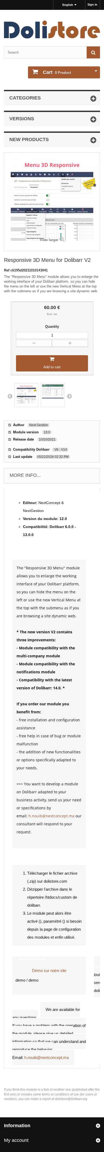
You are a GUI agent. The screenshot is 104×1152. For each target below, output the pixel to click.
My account (16, 1140)
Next (69, 396)
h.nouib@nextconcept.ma (51, 815)
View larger (49, 240)
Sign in (92, 4)
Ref (7, 270)
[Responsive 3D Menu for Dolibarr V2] (26, 395)
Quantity (52, 327)
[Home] (52, 29)
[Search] (93, 52)
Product (57, 72)
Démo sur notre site (49, 970)
